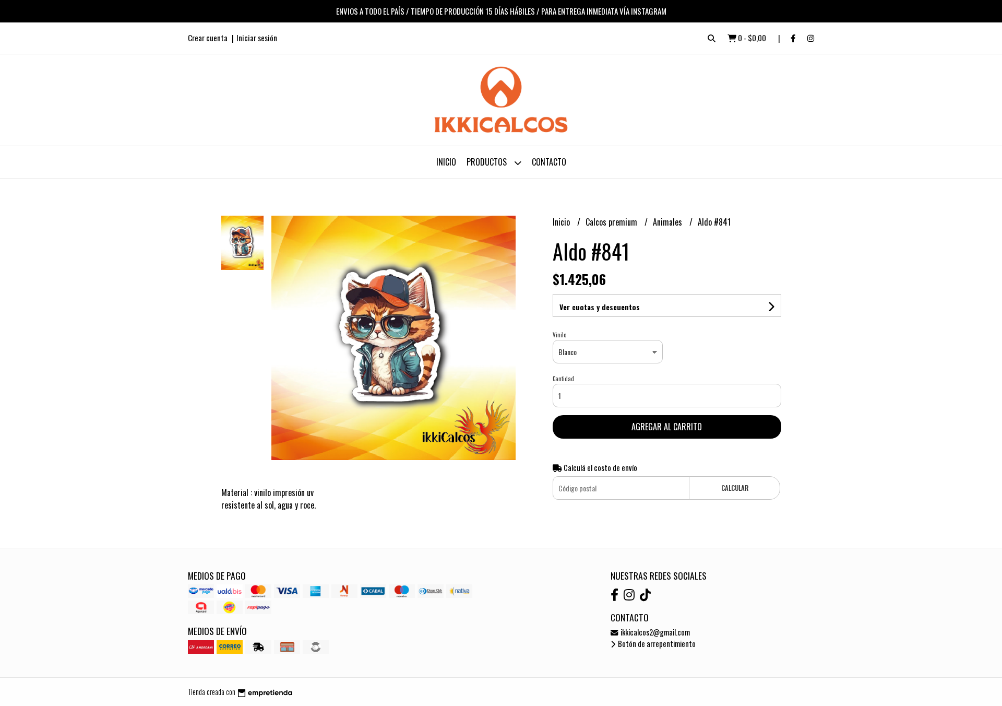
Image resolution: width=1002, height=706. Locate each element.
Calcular (734, 488)
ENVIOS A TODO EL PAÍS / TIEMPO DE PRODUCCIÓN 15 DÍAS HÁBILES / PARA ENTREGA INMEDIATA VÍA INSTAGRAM (501, 11)
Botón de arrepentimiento (656, 643)
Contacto (549, 162)
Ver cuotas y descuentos (599, 306)
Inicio (446, 162)
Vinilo (559, 335)
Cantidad (563, 378)
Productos (488, 162)
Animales (668, 222)
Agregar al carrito (666, 426)
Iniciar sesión (256, 37)
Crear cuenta (208, 37)
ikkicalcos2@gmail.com (654, 632)
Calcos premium (612, 222)
